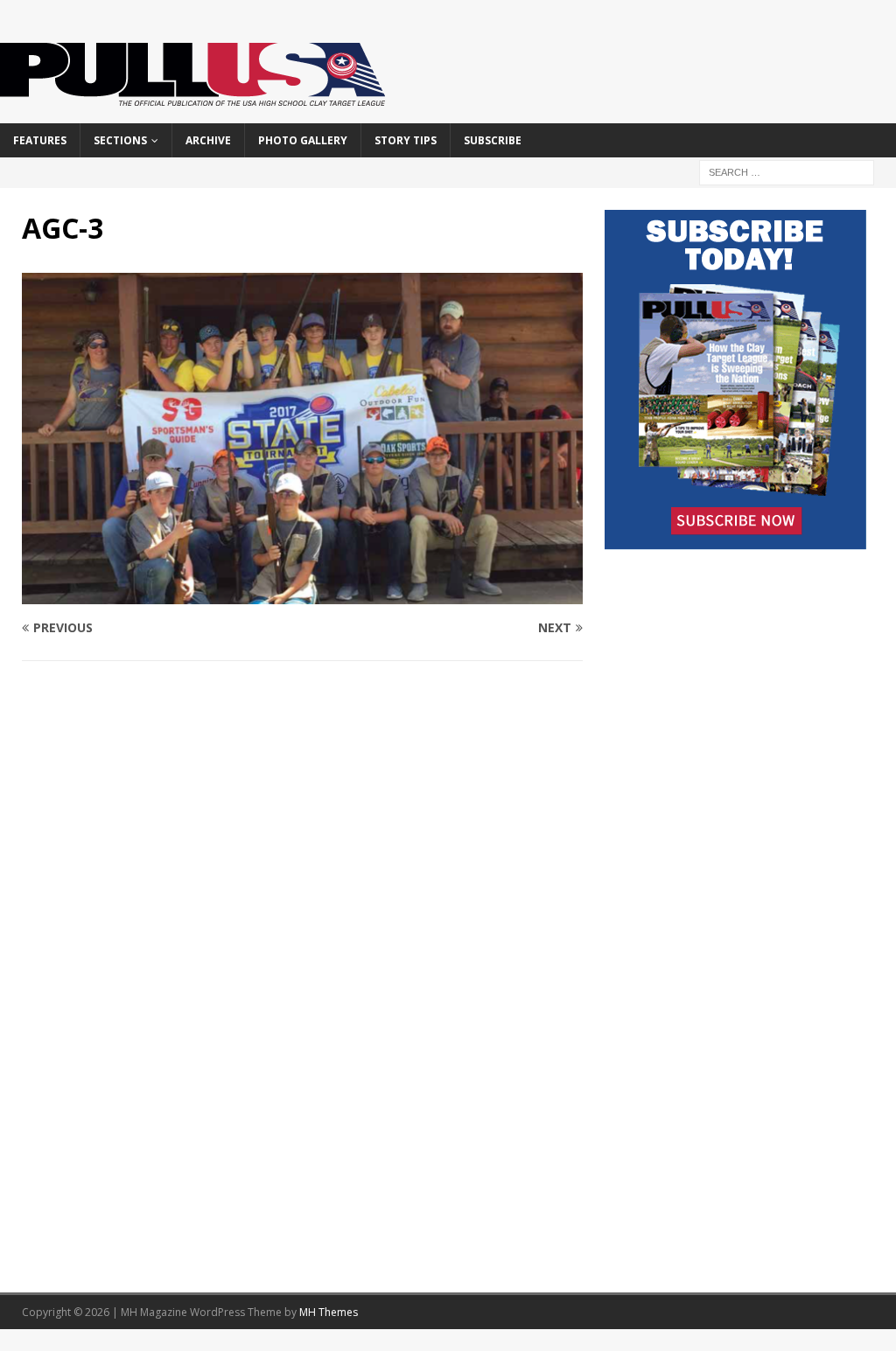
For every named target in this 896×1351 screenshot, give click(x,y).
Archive (208, 140)
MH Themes (328, 1312)
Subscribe (493, 140)
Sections (120, 140)
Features (39, 140)
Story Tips (405, 140)
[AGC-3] (302, 593)
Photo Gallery (302, 140)
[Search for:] (786, 171)
